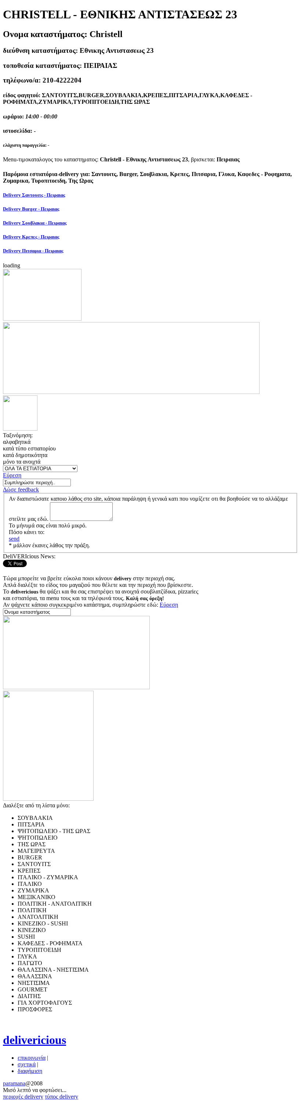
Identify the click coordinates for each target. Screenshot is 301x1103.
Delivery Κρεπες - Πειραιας (31, 237)
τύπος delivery (61, 1096)
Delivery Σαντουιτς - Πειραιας (34, 195)
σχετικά (27, 1064)
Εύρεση (12, 475)
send (14, 539)
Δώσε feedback (21, 489)
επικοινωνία (32, 1058)
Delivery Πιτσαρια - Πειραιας (33, 250)
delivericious (34, 1040)
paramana (14, 1083)
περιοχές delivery (23, 1096)
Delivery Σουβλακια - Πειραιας (34, 223)
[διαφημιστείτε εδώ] (42, 318)
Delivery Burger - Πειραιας (31, 209)
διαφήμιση (30, 1071)
